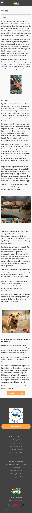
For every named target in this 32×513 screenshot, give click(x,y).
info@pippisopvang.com (15, 500)
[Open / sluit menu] (2, 3)
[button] (29, 76)
